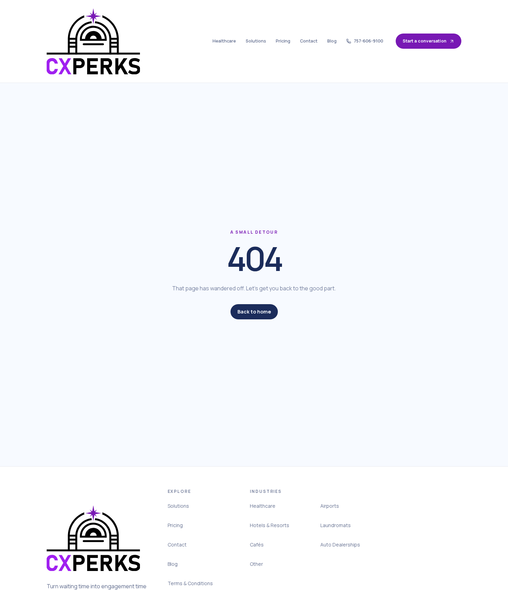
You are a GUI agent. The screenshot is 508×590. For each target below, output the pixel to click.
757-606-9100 (368, 41)
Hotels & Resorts (269, 525)
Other (256, 564)
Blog (332, 41)
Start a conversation (424, 41)
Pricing (283, 41)
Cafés (257, 544)
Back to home (254, 311)
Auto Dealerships (340, 544)
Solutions (256, 41)
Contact (309, 41)
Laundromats (335, 525)
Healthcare (224, 41)
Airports (329, 506)
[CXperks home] (93, 41)
